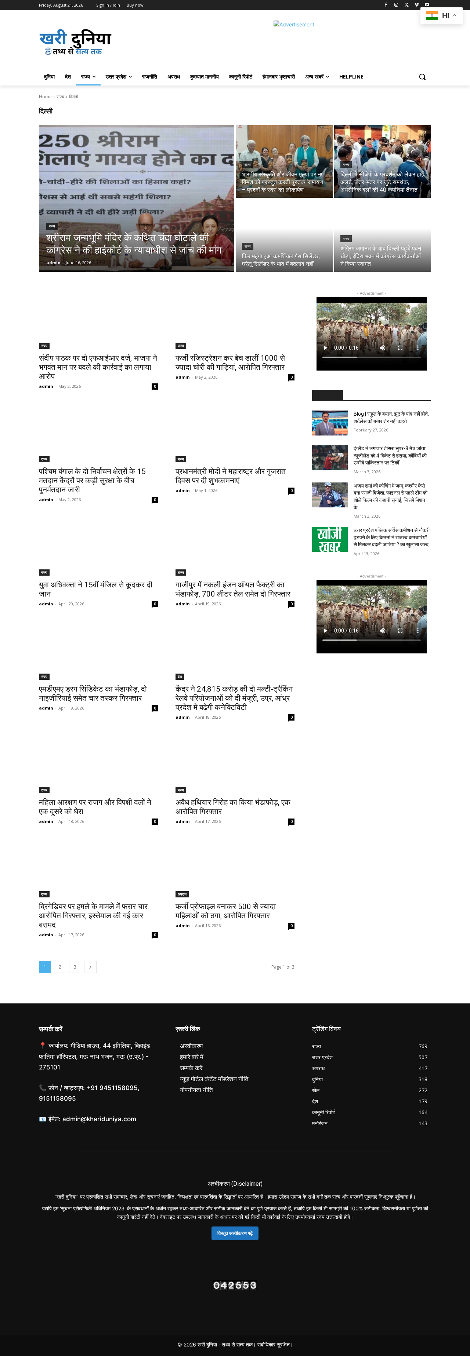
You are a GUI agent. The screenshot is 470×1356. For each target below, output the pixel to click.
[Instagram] (396, 5)
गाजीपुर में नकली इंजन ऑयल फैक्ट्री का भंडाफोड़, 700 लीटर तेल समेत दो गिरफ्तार (233, 589)
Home (45, 97)
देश (180, 676)
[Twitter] (406, 5)
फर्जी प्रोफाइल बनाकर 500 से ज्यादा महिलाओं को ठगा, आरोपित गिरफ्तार (226, 911)
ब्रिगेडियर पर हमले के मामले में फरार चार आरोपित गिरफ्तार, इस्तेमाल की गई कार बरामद (93, 915)
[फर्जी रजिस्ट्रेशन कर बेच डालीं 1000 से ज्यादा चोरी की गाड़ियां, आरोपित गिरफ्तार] (235, 319)
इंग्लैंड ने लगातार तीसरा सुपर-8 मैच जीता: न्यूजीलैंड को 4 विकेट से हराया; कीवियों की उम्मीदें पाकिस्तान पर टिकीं (390, 455)
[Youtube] (427, 5)
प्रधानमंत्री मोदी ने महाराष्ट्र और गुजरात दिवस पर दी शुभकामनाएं (231, 476)
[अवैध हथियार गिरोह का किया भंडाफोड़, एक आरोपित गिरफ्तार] (235, 763)
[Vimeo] (416, 5)
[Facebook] (386, 5)
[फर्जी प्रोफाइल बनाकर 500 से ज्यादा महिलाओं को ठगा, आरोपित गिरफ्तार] (235, 867)
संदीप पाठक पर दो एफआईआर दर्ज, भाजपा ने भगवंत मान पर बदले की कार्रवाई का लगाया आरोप (98, 367)
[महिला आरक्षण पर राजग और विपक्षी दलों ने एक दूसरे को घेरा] (98, 763)
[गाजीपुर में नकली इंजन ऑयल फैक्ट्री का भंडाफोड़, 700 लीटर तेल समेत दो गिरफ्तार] (235, 546)
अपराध (182, 894)
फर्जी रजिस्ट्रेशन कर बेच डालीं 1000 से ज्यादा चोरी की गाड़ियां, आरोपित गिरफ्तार (230, 363)
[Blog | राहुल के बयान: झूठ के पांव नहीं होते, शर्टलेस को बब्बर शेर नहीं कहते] (330, 423)
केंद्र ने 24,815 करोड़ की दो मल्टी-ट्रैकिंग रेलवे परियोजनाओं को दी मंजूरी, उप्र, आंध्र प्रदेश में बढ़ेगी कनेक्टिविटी (234, 698)
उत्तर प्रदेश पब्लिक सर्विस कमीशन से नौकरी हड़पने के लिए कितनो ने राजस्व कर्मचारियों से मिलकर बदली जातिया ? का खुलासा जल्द (392, 537)
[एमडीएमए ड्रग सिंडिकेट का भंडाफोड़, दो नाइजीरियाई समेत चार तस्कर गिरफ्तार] (98, 650)
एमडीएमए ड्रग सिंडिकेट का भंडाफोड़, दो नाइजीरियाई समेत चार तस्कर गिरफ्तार (93, 694)
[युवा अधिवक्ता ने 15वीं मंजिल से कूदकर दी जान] (98, 546)
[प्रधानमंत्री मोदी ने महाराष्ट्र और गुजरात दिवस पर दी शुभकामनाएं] (235, 432)
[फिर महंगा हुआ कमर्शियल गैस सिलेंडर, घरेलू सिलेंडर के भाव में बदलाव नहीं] (284, 235)
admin (46, 386)
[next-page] (90, 967)
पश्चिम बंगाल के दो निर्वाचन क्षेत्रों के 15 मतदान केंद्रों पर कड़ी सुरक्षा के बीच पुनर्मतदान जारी (92, 480)
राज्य (60, 97)
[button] (422, 76)
